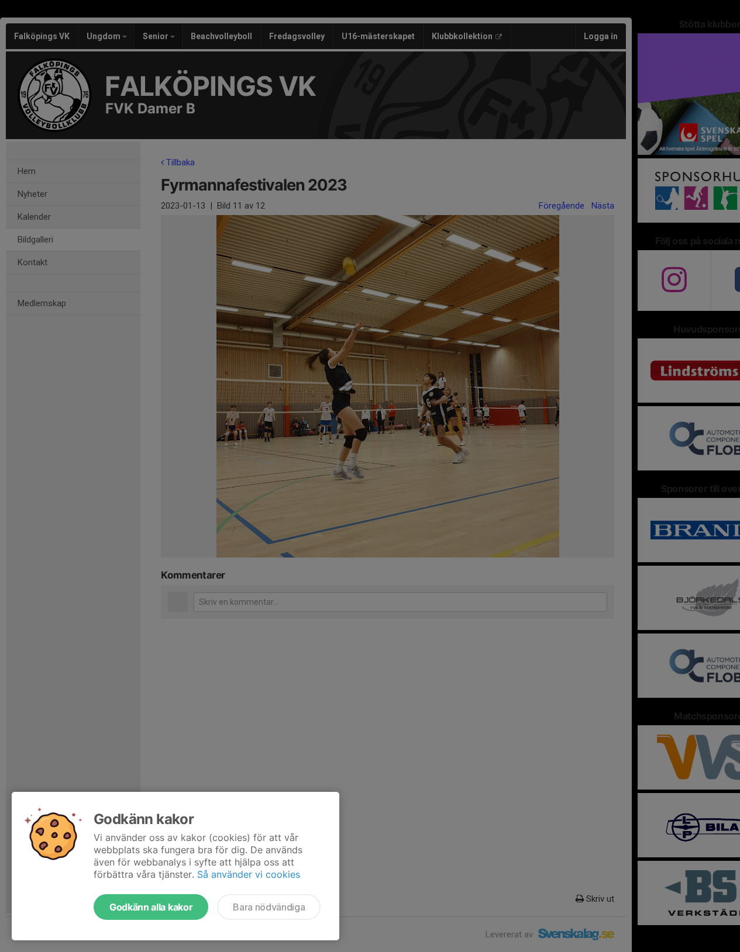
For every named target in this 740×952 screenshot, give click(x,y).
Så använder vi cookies (248, 874)
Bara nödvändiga (269, 907)
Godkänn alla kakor (150, 907)
